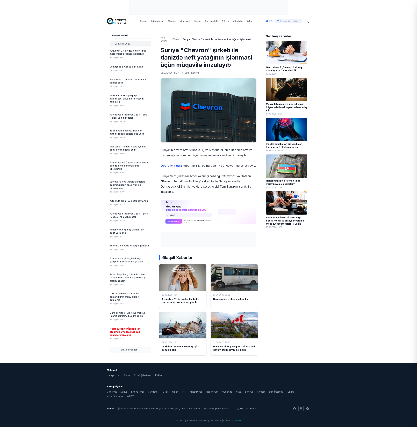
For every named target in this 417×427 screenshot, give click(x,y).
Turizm (290, 391)
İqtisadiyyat (157, 21)
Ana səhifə (164, 39)
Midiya (238, 420)
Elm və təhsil (137, 391)
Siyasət (143, 21)
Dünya (225, 21)
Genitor (208, 212)
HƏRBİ (164, 391)
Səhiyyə (249, 391)
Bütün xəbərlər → (130, 349)
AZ (267, 21)
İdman (197, 21)
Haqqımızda (113, 375)
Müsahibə (238, 21)
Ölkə (249, 21)
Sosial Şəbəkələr (142, 375)
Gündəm (171, 21)
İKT (184, 391)
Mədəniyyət (212, 391)
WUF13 (130, 396)
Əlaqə (126, 375)
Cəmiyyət (185, 21)
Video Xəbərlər (115, 396)
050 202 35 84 (248, 408)
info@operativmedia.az (220, 408)
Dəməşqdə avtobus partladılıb (230, 299)
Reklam (159, 375)
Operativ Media (171, 165)
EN (271, 21)
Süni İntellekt (211, 21)
